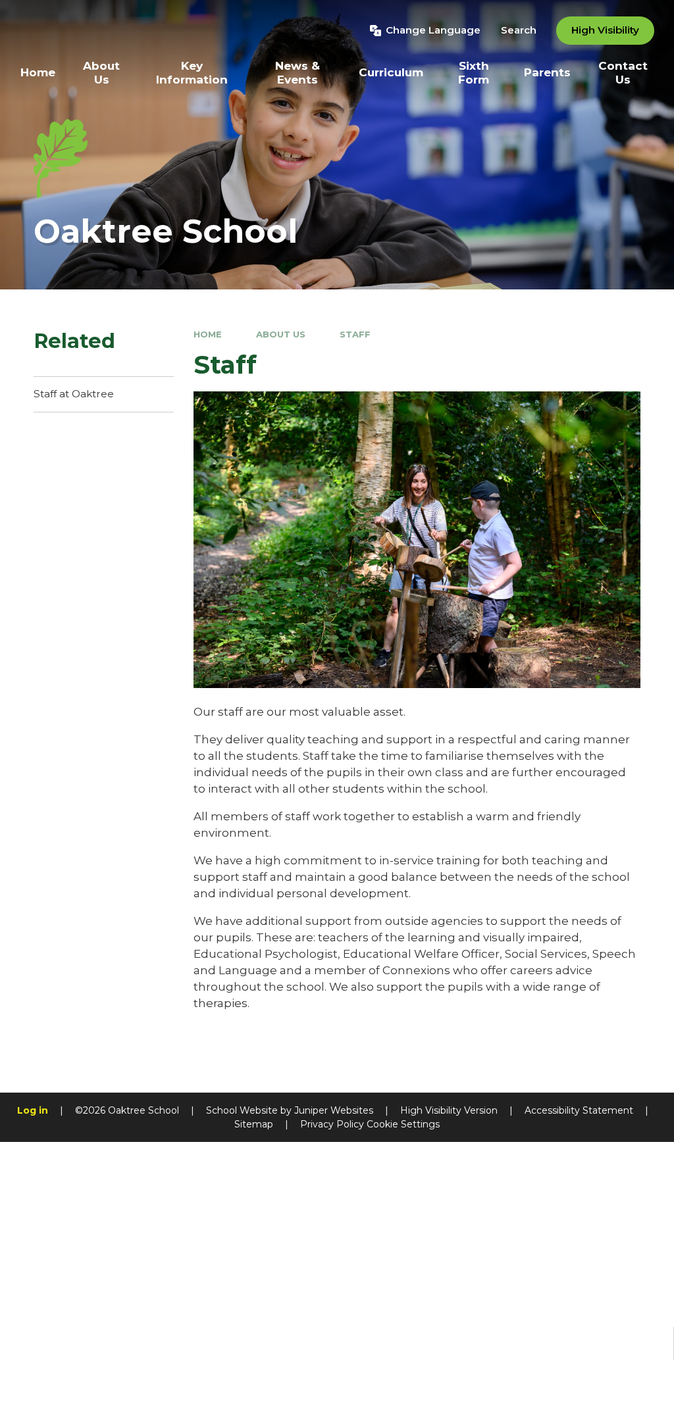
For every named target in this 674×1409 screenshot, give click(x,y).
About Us (280, 334)
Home (208, 334)
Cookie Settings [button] (403, 1124)
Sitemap (253, 1124)
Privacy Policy (332, 1124)
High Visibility (605, 30)
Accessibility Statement (579, 1110)
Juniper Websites (333, 1110)
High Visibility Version (449, 1110)
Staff (355, 334)
